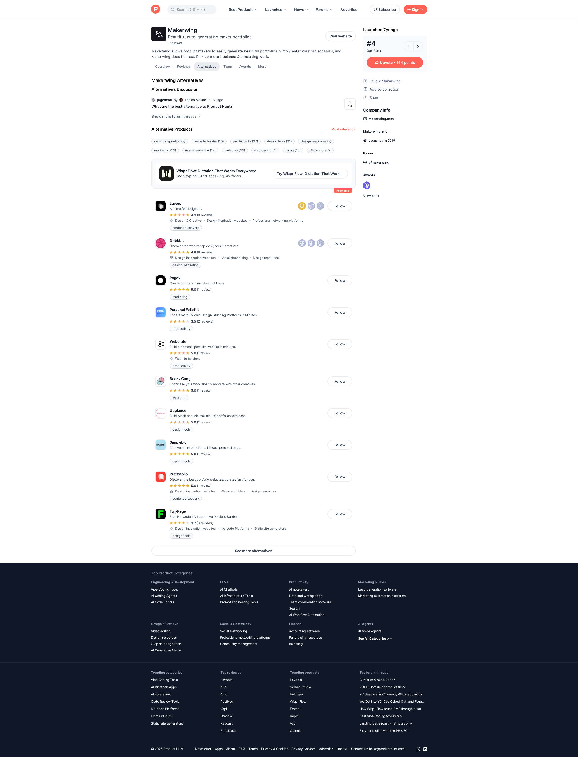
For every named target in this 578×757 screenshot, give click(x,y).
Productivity (298, 582)
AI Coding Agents (164, 596)
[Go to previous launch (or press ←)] (408, 46)
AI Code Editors (162, 602)
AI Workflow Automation (306, 615)
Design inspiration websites (227, 220)
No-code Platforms (235, 528)
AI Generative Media (166, 650)
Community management (238, 644)
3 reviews (205, 523)
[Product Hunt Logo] (155, 9)
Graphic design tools (166, 644)
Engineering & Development (172, 582)
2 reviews (205, 321)
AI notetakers (299, 589)
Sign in (418, 9)
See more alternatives (253, 551)
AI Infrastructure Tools (236, 596)
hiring (293, 150)
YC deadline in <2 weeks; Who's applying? (391, 694)
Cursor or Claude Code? (377, 680)
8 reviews (205, 215)
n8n (223, 687)
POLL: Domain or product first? (382, 687)
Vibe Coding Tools (164, 589)
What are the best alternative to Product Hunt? (192, 106)
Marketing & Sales (372, 582)
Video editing (161, 631)
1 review (204, 289)
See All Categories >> (375, 638)
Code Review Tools (165, 701)
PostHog (227, 701)
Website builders (187, 358)
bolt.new (296, 694)
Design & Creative (188, 220)
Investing (296, 644)
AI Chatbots (229, 589)
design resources (316, 141)
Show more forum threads (174, 116)
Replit (294, 716)
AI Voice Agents (369, 631)
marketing (165, 150)
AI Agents (365, 624)
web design (265, 150)
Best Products (241, 9)
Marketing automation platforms (382, 596)
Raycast (227, 723)
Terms (253, 749)
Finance (295, 624)
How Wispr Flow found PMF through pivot (390, 709)
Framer (295, 709)
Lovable (226, 680)
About (230, 749)
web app (235, 150)
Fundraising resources (305, 637)
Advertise (348, 9)
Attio (224, 694)
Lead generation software (377, 589)
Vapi (224, 709)
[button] (262, 66)
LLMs (224, 582)
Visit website (340, 36)
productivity (245, 141)
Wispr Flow (298, 701)
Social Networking (234, 258)
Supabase (228, 730)
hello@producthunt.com (386, 749)
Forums (322, 9)
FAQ (242, 749)
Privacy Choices (303, 749)
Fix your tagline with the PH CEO (384, 730)
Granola (226, 716)
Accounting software (304, 631)
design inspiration (169, 141)
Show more (318, 150)
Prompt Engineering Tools (239, 602)
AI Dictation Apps (164, 687)
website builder (209, 141)
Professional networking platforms (278, 220)
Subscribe (387, 9)
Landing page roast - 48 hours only (386, 723)
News (299, 9)
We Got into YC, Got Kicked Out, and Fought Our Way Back (392, 702)
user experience (200, 150)
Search (294, 608)
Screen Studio (300, 687)
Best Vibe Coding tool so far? (381, 716)
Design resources (266, 258)
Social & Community (235, 624)
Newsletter (203, 749)
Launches (273, 9)
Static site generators (270, 528)
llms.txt (342, 749)
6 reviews (205, 252)
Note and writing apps (305, 596)
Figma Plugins (161, 716)
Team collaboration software (310, 602)
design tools (279, 141)
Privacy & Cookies (274, 749)
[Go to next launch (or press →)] (418, 46)
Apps (219, 749)
